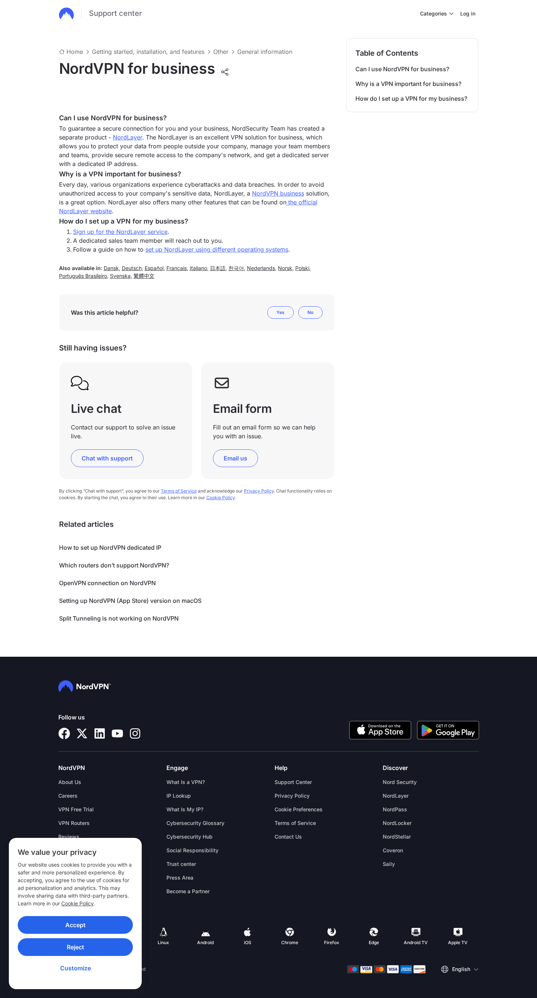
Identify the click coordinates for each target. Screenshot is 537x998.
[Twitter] (82, 733)
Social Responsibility (192, 850)
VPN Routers (74, 823)
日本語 (218, 268)
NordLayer (127, 137)
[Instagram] (135, 733)
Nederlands (261, 268)
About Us (69, 782)
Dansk (111, 268)
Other (220, 51)
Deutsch (132, 268)
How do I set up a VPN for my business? (411, 98)
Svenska (120, 276)
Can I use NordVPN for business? (402, 69)
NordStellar (397, 836)
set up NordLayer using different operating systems (216, 249)
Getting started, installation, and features (148, 51)
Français (176, 268)
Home (74, 51)
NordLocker (397, 823)
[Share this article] (225, 72)
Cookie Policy (77, 903)
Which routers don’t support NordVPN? (114, 565)
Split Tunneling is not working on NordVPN (119, 618)
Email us (235, 458)
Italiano (198, 268)
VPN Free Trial (76, 809)
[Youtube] (117, 733)
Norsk (285, 268)
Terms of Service (179, 491)
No (310, 312)
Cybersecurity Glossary (195, 823)
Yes (280, 312)
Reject (75, 947)
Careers (68, 795)
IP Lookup (178, 795)
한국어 (236, 268)
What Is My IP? (184, 809)
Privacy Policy (259, 491)
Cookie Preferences (299, 809)
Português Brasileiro (83, 276)
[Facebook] (64, 733)
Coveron (393, 850)
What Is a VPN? (185, 782)
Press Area (179, 877)
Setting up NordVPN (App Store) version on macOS (130, 600)
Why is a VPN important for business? (408, 83)
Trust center (181, 864)
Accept (75, 925)
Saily (389, 864)
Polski (302, 268)
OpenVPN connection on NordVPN (107, 583)
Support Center (293, 782)
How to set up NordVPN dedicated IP (110, 547)
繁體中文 (144, 276)
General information (264, 51)
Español (154, 268)
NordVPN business (278, 193)
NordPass (395, 809)
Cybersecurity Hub (189, 836)
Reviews (68, 836)
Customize (75, 968)
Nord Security (400, 782)
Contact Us (288, 836)
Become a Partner (188, 891)
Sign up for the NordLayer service (120, 231)
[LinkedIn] (100, 733)
